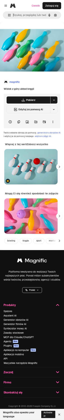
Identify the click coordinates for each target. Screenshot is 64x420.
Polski (32, 290)
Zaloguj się (51, 5)
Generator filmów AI (15, 324)
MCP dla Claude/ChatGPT (19, 337)
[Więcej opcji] (52, 121)
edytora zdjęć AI (43, 136)
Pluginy (11, 345)
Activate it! (48, 414)
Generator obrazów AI (16, 319)
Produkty (10, 305)
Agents (10, 341)
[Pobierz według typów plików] (53, 100)
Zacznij (8, 372)
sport (38, 240)
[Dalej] (59, 166)
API (5, 358)
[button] (32, 290)
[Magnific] (32, 261)
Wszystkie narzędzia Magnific (21, 363)
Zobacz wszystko (37, 144)
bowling (11, 240)
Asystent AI (10, 315)
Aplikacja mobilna (14, 354)
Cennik (36, 5)
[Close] (59, 414)
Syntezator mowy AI (15, 328)
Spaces (8, 311)
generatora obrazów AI (48, 132)
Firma (7, 382)
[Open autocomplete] (8, 15)
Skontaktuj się (13, 392)
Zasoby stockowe (14, 332)
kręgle (26, 240)
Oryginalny (24, 30)
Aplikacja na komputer (19, 350)
